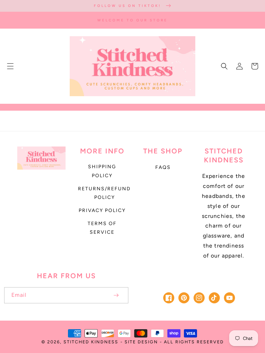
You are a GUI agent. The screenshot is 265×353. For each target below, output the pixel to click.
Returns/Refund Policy (104, 193)
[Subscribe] (116, 295)
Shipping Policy (102, 171)
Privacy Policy (102, 210)
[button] (10, 66)
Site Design (141, 341)
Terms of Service (102, 228)
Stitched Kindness (90, 341)
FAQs (163, 167)
